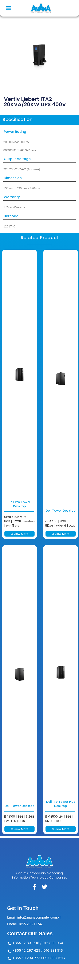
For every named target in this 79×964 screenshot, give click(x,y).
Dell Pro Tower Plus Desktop (60, 804)
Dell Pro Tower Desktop (19, 504)
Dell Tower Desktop (61, 510)
